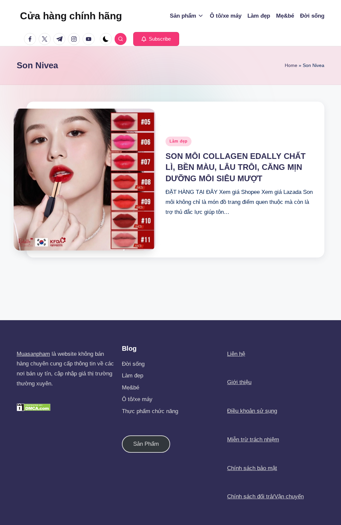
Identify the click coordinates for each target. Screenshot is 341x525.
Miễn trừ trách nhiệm (253, 439)
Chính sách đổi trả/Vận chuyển (265, 496)
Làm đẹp (178, 141)
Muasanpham (33, 354)
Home (291, 65)
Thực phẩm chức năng (150, 411)
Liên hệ (236, 354)
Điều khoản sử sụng (252, 411)
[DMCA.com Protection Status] (34, 407)
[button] (156, 39)
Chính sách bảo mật (252, 468)
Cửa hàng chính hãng (71, 15)
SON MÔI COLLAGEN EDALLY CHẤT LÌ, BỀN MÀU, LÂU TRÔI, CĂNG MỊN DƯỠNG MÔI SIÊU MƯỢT (236, 167)
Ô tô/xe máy (137, 399)
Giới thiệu (239, 382)
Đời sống (133, 364)
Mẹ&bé (130, 387)
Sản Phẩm (146, 444)
